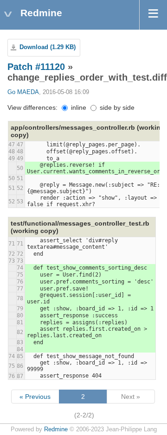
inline (77, 107)
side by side (116, 107)
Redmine (56, 429)
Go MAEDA (23, 92)
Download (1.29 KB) (47, 47)
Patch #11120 (36, 67)
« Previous (35, 396)
